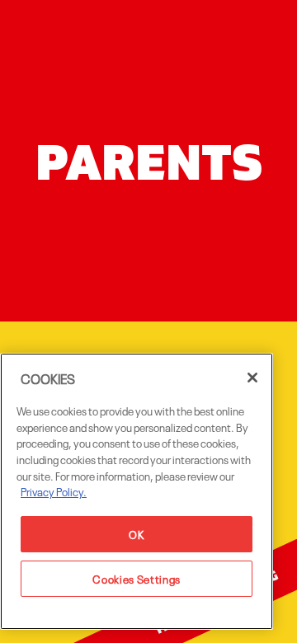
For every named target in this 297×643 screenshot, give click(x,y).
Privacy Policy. (54, 491)
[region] (136, 491)
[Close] (252, 377)
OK (136, 534)
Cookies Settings (136, 578)
